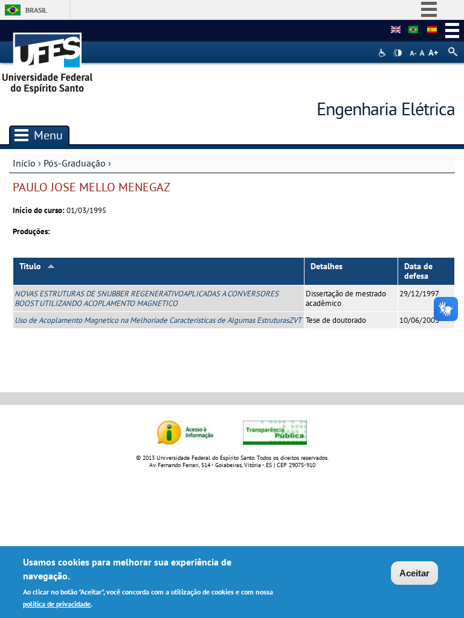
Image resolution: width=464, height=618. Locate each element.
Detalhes (327, 266)
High (397, 53)
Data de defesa (418, 271)
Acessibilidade (383, 53)
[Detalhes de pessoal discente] (396, 30)
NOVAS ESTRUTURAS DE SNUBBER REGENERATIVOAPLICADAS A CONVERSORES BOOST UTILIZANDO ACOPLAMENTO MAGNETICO (146, 298)
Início (24, 163)
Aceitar (414, 573)
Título (30, 266)
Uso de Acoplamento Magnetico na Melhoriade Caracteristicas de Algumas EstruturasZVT (157, 320)
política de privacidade (57, 603)
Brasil (36, 9)
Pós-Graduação (75, 163)
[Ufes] (47, 59)
